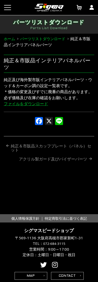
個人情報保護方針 (25, 218)
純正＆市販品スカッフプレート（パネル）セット (51, 148)
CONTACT (67, 275)
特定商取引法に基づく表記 (66, 218)
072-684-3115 (54, 243)
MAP (31, 275)
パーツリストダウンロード (42, 38)
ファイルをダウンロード (26, 103)
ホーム (9, 38)
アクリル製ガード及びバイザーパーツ (53, 159)
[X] (49, 121)
